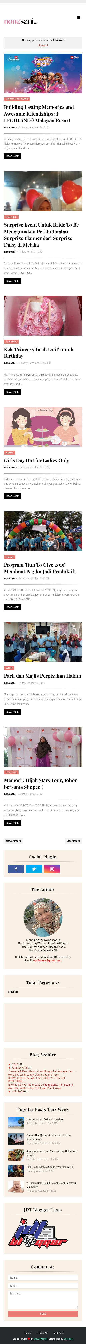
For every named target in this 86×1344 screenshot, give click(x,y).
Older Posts (73, 840)
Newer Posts (13, 840)
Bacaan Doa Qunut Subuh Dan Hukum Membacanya (48, 1137)
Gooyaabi (68, 1338)
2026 (15, 1064)
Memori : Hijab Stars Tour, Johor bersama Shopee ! (40, 783)
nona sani (9, 127)
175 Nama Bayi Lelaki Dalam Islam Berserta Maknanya (51, 1184)
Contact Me (42, 1332)
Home (28, 1332)
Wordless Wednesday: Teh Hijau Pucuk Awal (34, 1088)
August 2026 (20, 1067)
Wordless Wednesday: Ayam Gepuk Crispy (33, 1074)
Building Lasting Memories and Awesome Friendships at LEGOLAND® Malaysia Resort (39, 113)
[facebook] (16, 869)
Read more (12, 156)
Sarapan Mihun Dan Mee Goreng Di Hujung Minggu (51, 1153)
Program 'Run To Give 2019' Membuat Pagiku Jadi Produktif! (40, 567)
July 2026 (18, 1091)
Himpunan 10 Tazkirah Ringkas (44, 1119)
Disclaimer (58, 1332)
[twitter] (34, 869)
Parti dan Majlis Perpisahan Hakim (42, 675)
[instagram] (52, 869)
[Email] (70, 869)
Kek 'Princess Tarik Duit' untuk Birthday (39, 352)
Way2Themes (41, 1338)
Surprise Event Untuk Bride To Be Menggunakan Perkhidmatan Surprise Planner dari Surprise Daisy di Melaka (41, 234)
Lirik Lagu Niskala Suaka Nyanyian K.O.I (49, 1166)
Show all (43, 45)
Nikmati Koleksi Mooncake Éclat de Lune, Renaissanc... (41, 1084)
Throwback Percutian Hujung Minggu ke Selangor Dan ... (42, 1071)
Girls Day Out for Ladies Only (36, 460)
